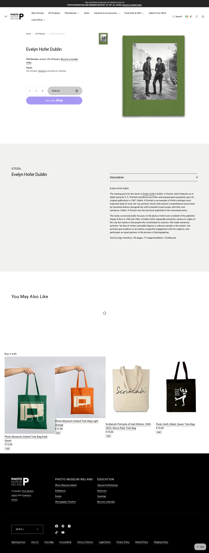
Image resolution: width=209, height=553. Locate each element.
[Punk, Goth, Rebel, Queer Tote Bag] (182, 420)
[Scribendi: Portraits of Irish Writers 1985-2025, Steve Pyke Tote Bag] (131, 420)
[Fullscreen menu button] (6, 16)
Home (28, 34)
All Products (40, 34)
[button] (177, 16)
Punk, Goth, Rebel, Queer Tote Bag (175, 424)
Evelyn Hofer (149, 194)
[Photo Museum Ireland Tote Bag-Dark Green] (30, 432)
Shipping (42, 71)
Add (7, 449)
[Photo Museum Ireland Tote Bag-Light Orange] (81, 417)
